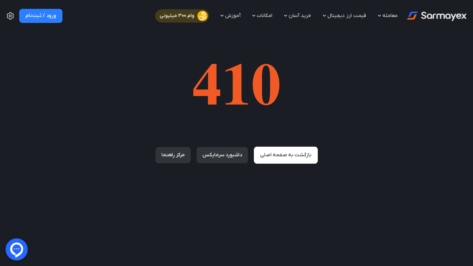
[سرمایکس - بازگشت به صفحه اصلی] (436, 16)
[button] (10, 18)
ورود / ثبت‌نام (40, 15)
